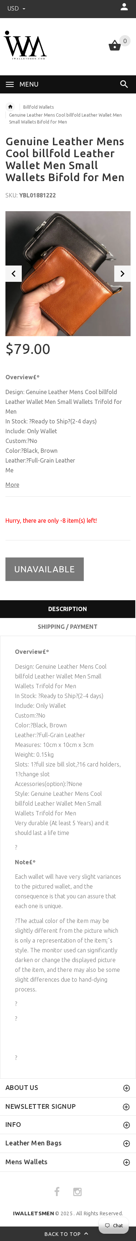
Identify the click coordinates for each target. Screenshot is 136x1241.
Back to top (63, 1234)
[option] (68, 273)
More (12, 484)
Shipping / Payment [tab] (68, 626)
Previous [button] (13, 274)
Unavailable (44, 569)
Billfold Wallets (38, 107)
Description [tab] (67, 609)
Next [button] (122, 274)
